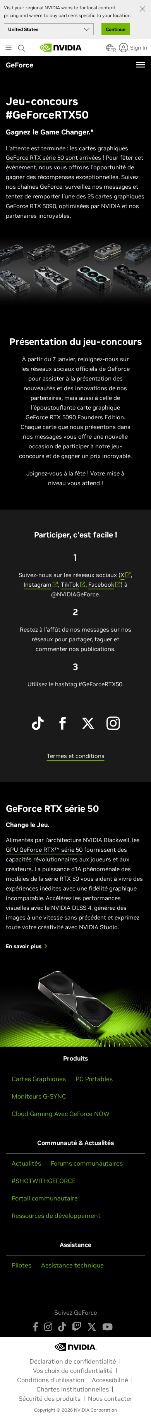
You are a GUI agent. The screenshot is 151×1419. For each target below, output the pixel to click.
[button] (109, 50)
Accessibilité (110, 1380)
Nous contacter (110, 1398)
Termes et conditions (76, 755)
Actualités (26, 1163)
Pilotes (21, 1265)
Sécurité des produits (50, 1398)
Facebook (101, 584)
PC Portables (94, 1079)
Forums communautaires (87, 1163)
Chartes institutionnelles (72, 1389)
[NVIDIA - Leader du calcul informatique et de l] (60, 47)
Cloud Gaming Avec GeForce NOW (61, 1114)
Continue (115, 29)
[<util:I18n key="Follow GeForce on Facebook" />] (35, 1326)
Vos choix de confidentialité (73, 1370)
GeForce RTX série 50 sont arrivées (53, 157)
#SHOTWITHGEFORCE (44, 1181)
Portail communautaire (45, 1198)
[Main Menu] (8, 48)
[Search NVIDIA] (21, 46)
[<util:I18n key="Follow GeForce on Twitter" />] (91, 1326)
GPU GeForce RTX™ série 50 (44, 849)
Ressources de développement (56, 1215)
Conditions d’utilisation (50, 1380)
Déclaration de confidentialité (72, 1361)
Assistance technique (72, 1265)
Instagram (37, 584)
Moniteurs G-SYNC (39, 1096)
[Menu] (140, 64)
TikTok (70, 584)
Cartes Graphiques (39, 1079)
